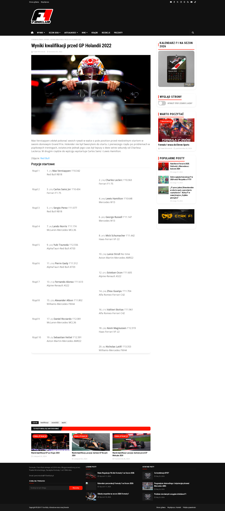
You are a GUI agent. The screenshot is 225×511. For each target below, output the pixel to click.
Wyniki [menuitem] (40, 33)
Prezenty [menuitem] (118, 33)
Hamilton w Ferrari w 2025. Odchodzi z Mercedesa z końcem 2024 (180, 166)
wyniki (46, 40)
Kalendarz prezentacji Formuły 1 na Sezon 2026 (115, 483)
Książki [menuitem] (95, 33)
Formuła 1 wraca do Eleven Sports (173, 144)
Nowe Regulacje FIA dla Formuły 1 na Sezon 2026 (116, 473)
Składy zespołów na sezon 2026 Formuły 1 (113, 494)
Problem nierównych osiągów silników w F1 (170, 494)
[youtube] (191, 2)
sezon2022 (55, 423)
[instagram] (181, 2)
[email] (170, 2)
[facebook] (174, 2)
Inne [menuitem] (84, 33)
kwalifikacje (44, 423)
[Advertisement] (91, 387)
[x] (177, 2)
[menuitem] (32, 33)
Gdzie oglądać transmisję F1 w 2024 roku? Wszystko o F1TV (181, 178)
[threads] (184, 2)
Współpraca (45, 2)
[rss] (187, 2)
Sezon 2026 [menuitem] (54, 33)
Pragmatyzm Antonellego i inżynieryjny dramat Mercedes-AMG (171, 484)
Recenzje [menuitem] (106, 33)
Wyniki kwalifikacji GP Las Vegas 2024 (45, 453)
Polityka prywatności (189, 507)
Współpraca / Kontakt (174, 507)
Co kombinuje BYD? (161, 473)
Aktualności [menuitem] (70, 33)
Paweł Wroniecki (39, 52)
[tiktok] (195, 2)
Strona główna (34, 2)
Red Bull (44, 158)
